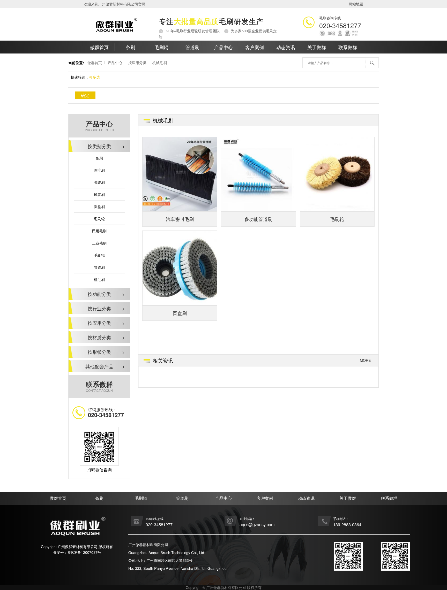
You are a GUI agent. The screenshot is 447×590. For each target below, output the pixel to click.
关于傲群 (316, 47)
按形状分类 (106, 351)
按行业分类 (106, 308)
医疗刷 (99, 170)
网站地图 (356, 3)
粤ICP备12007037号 (84, 552)
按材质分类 (106, 337)
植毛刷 (99, 279)
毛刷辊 (161, 47)
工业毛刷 (99, 243)
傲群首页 (99, 47)
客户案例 (254, 47)
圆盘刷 (99, 206)
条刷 (130, 47)
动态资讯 (285, 47)
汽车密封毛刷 (180, 219)
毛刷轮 (99, 218)
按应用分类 (137, 62)
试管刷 (99, 194)
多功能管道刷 (258, 219)
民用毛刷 (99, 230)
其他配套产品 (105, 366)
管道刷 (192, 47)
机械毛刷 (159, 62)
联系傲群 (347, 47)
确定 (85, 95)
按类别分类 (106, 146)
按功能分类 (106, 293)
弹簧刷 (99, 182)
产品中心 (223, 47)
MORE (365, 360)
